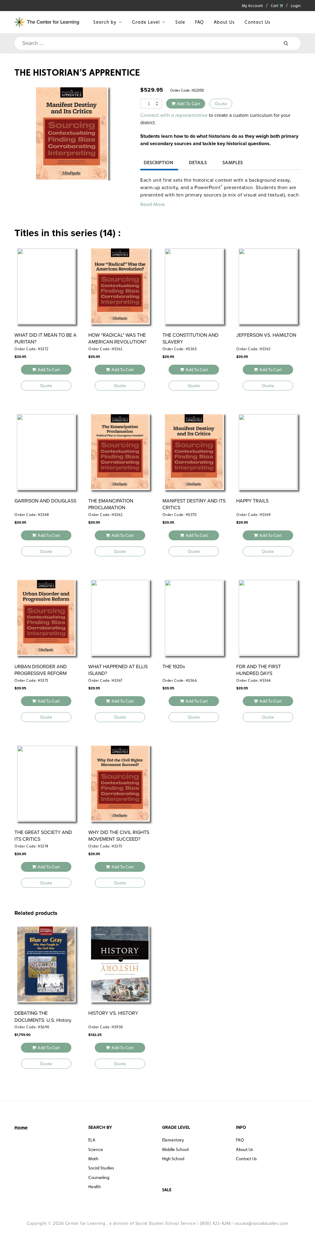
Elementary (173, 1139)
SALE (166, 1189)
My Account (252, 5)
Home (21, 1128)
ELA (91, 1139)
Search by (104, 22)
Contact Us (257, 22)
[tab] (158, 163)
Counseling (98, 1177)
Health (94, 1186)
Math (93, 1158)
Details (198, 162)
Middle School (175, 1149)
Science (95, 1149)
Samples (232, 162)
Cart (275, 5)
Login (296, 5)
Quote (221, 103)
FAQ (199, 22)
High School (173, 1158)
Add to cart (188, 103)
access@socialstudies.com (261, 1223)
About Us (224, 22)
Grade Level (146, 22)
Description (158, 162)
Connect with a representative (174, 115)
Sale (180, 22)
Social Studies (101, 1167)
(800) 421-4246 (215, 1223)
